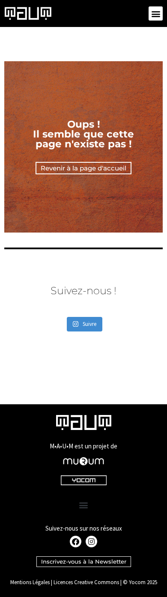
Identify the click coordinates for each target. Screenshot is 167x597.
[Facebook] (75, 541)
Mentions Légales (30, 582)
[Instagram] (91, 541)
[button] (156, 13)
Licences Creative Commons (86, 582)
